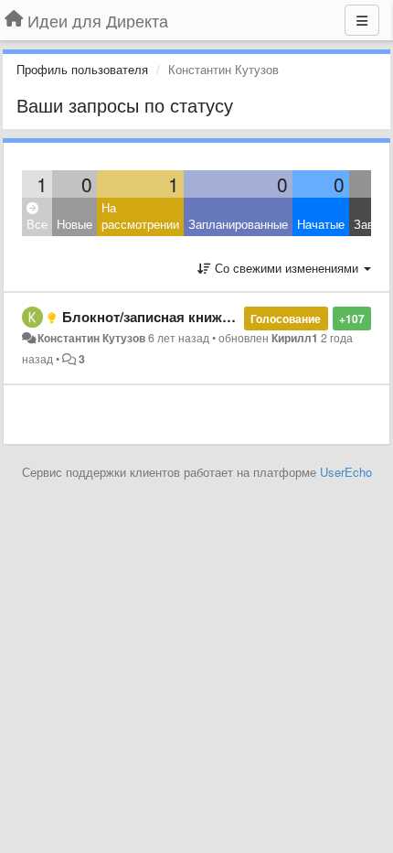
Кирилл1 (294, 337)
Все (37, 223)
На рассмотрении (140, 216)
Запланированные (238, 223)
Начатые (321, 223)
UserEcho (346, 471)
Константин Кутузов (91, 337)
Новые (74, 223)
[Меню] (362, 20)
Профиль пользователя (82, 69)
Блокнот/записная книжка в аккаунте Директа (215, 317)
